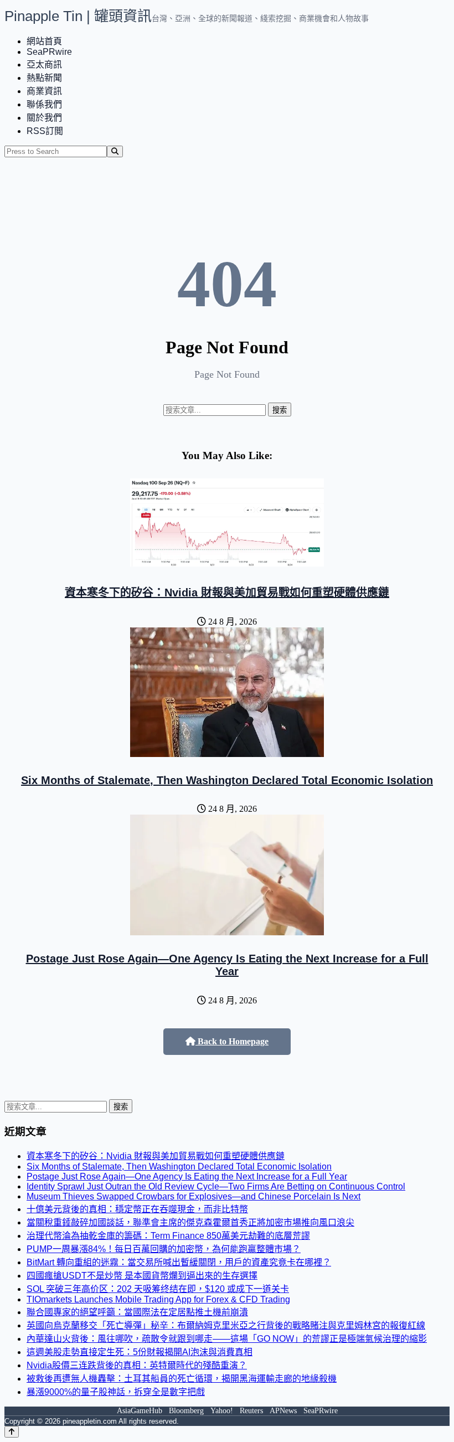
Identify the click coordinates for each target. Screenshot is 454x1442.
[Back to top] (11, 1432)
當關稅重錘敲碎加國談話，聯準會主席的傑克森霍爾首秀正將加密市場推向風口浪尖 (190, 1222)
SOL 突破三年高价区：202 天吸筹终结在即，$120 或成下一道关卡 (158, 1289)
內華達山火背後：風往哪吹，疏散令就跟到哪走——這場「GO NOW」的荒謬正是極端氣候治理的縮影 (227, 1338)
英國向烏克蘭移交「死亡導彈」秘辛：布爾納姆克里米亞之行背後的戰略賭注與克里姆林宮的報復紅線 (226, 1325)
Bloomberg (186, 1411)
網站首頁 (44, 41)
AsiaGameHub (139, 1411)
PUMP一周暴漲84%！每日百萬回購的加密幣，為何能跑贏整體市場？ (164, 1249)
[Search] (115, 151)
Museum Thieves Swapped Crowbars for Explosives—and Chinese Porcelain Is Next (193, 1196)
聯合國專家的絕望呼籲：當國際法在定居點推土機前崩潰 (137, 1312)
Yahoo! (221, 1411)
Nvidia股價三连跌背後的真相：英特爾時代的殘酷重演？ (137, 1365)
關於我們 (44, 117)
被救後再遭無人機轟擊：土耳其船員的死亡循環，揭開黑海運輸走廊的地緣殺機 (182, 1378)
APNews (283, 1411)
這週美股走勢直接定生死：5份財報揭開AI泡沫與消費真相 (139, 1352)
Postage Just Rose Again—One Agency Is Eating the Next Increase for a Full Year (227, 964)
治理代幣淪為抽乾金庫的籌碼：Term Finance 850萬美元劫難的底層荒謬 (168, 1235)
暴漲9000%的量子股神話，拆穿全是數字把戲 (116, 1392)
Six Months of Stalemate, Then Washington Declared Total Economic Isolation (227, 780)
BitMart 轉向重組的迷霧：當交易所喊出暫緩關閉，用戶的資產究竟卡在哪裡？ (179, 1262)
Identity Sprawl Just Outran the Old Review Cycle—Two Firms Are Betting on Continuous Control (216, 1186)
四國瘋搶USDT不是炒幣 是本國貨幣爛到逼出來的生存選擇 (142, 1275)
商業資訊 (44, 91)
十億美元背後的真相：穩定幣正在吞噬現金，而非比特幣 (137, 1209)
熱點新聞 (44, 78)
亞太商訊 (44, 64)
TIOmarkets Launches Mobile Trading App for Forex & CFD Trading (158, 1299)
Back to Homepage (232, 1041)
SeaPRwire (49, 51)
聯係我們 (44, 104)
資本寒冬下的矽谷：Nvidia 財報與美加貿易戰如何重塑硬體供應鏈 (227, 592)
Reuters (251, 1411)
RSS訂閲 (45, 131)
